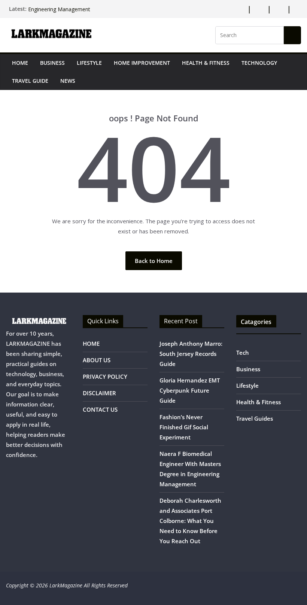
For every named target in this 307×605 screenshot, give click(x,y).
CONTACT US (100, 409)
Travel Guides (254, 418)
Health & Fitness (206, 62)
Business (52, 62)
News (67, 80)
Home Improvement (142, 62)
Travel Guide (30, 80)
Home (20, 62)
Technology (259, 62)
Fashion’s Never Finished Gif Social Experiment (183, 427)
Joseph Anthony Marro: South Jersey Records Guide (190, 353)
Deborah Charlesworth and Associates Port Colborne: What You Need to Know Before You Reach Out (190, 521)
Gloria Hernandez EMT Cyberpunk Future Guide (189, 390)
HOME (91, 343)
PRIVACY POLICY (105, 376)
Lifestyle (89, 62)
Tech (242, 352)
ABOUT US (96, 360)
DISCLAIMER (99, 393)
